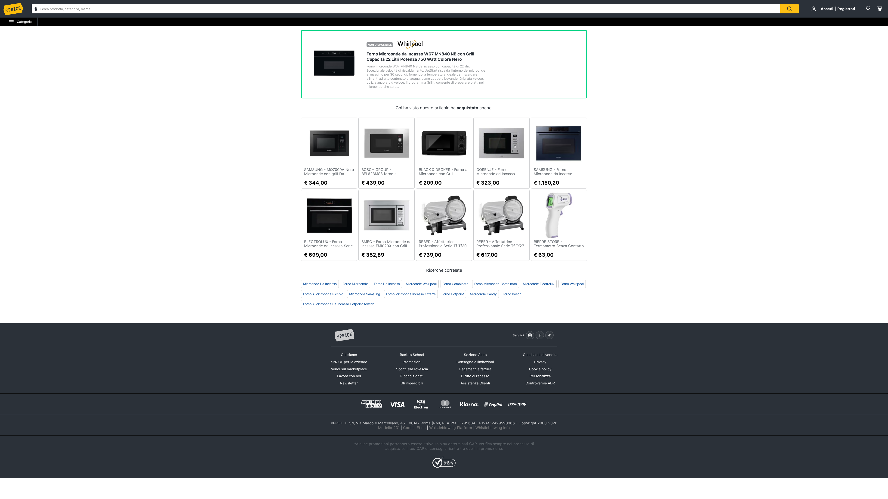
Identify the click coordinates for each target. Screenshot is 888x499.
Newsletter (349, 383)
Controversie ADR (540, 383)
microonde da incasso (320, 284)
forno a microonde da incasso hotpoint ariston (338, 304)
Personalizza (540, 376)
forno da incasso (387, 284)
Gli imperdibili (412, 383)
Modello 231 (389, 427)
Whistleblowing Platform (450, 427)
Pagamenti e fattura (475, 369)
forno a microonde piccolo (323, 294)
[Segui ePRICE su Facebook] (540, 335)
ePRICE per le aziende (349, 362)
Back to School (412, 355)
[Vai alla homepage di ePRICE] (344, 335)
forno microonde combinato (495, 284)
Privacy (540, 362)
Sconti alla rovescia (412, 369)
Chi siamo (349, 355)
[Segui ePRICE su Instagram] (530, 335)
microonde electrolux (539, 284)
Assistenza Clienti (475, 383)
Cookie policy (540, 369)
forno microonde (355, 284)
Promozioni (412, 362)
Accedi (827, 8)
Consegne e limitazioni (475, 362)
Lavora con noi (349, 376)
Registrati (846, 8)
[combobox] (406, 8)
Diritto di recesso (475, 376)
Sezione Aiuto (475, 355)
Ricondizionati (411, 376)
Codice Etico (414, 427)
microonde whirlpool (421, 284)
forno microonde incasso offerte (411, 294)
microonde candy (483, 294)
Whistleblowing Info (492, 427)
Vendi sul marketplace (349, 369)
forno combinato (455, 284)
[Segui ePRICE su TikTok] (549, 335)
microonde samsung (364, 294)
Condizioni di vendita (540, 355)
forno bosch (512, 294)
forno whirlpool (572, 284)
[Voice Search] (36, 9)
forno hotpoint (453, 294)
